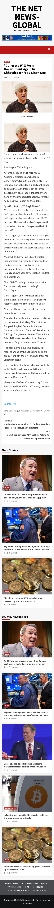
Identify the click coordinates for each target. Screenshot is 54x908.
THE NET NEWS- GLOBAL (27, 16)
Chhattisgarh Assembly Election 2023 (25, 411)
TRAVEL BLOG (38, 890)
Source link (10, 403)
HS (7, 78)
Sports (44, 883)
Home (8, 883)
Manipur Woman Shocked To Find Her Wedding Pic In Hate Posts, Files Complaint (27, 424)
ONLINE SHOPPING (18, 890)
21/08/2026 (14, 501)
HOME (7, 62)
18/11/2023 (16, 78)
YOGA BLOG (14, 887)
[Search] (49, 49)
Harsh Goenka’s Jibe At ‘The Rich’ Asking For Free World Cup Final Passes (28, 435)
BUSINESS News (10, 757)
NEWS (16, 883)
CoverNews (41, 900)
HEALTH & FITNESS (33, 887)
